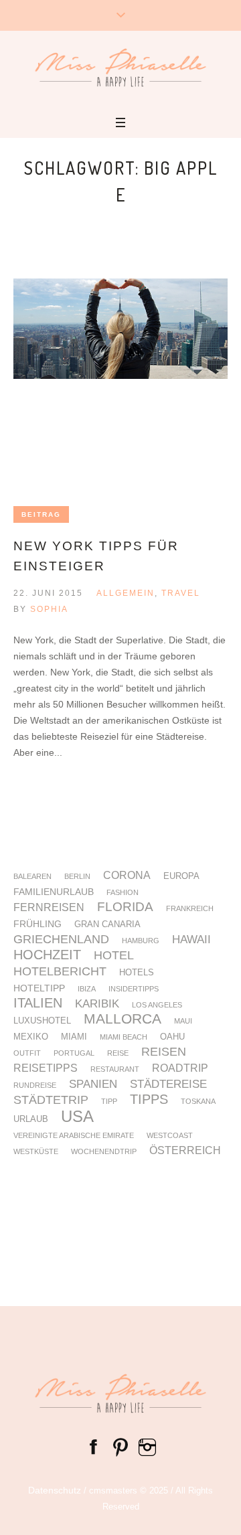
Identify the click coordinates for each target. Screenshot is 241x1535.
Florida (125, 907)
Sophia (49, 609)
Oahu (172, 1037)
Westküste (35, 1151)
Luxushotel (42, 1021)
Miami (74, 1037)
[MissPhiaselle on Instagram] (147, 1446)
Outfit (27, 1053)
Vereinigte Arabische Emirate (73, 1135)
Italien (37, 1002)
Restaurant (114, 1069)
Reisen (163, 1052)
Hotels (136, 973)
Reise (118, 1053)
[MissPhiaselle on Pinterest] (120, 1446)
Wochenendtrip (104, 1151)
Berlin (77, 876)
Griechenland (61, 940)
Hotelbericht (59, 972)
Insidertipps (133, 989)
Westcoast (170, 1135)
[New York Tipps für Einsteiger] (120, 385)
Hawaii (191, 940)
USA (77, 1117)
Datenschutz (54, 1490)
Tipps (149, 1100)
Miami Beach (123, 1037)
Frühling (37, 923)
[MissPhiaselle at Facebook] (93, 1446)
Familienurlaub (53, 891)
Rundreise (34, 1085)
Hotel (114, 956)
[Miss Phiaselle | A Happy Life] (120, 67)
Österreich (185, 1150)
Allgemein (125, 593)
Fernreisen (48, 907)
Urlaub (30, 1119)
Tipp (109, 1101)
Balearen (32, 876)
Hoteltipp (39, 988)
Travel (180, 593)
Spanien (93, 1084)
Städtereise (168, 1084)
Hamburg (140, 941)
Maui (183, 1021)
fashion (122, 892)
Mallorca (122, 1019)
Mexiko (30, 1037)
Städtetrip (50, 1101)
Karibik (97, 1004)
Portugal (74, 1053)
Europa (181, 876)
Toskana (198, 1101)
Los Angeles (157, 1005)
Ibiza (87, 989)
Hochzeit (47, 954)
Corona (127, 875)
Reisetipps (45, 1068)
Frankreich (190, 908)
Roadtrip (180, 1068)
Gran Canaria (107, 924)
